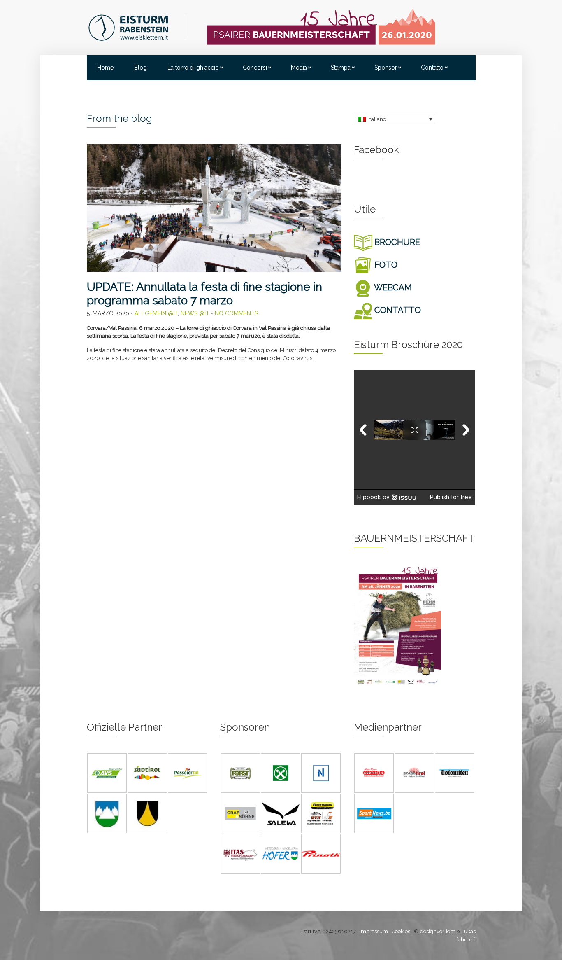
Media (299, 67)
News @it (195, 313)
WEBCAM (392, 287)
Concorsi (255, 67)
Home (105, 67)
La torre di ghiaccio (193, 67)
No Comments (236, 313)
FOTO (384, 265)
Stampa (341, 67)
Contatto (432, 67)
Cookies (401, 931)
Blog (140, 67)
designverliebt (437, 931)
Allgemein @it (156, 313)
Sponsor (385, 67)
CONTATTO (396, 310)
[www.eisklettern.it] (136, 27)
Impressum (374, 931)
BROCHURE (396, 242)
